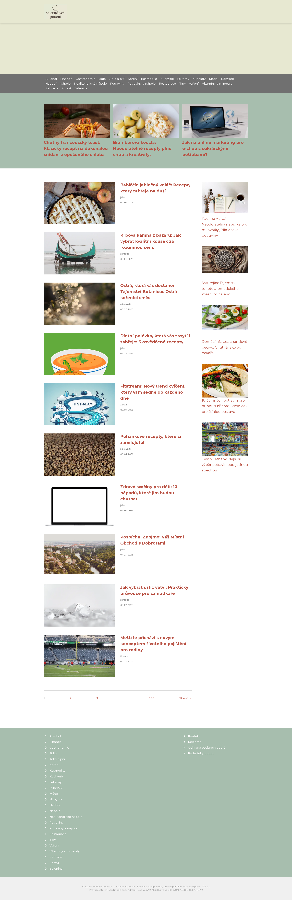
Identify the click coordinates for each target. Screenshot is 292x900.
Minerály (199, 79)
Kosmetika (149, 79)
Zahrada (51, 88)
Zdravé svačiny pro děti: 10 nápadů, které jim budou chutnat (148, 492)
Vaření (194, 83)
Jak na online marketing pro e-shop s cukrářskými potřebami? (213, 148)
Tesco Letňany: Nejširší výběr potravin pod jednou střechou (225, 464)
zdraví (123, 404)
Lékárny (183, 79)
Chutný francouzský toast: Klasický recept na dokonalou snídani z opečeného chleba (76, 148)
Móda (213, 79)
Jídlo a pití (117, 79)
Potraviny (117, 83)
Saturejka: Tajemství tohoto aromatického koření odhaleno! (220, 288)
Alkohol (51, 79)
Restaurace (167, 83)
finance (124, 656)
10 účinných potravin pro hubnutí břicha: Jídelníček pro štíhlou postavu (224, 406)
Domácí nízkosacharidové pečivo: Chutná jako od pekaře (224, 347)
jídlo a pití (125, 304)
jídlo (122, 197)
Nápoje (65, 83)
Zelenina (81, 88)
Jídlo (102, 79)
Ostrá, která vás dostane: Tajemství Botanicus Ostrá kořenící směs (148, 291)
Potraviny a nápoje (142, 83)
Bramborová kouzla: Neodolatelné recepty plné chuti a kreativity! (142, 148)
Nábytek (227, 79)
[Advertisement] (146, 48)
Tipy (182, 83)
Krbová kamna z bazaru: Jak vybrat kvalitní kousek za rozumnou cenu (150, 241)
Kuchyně (167, 79)
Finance (66, 79)
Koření (133, 79)
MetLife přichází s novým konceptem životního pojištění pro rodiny (153, 643)
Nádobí (50, 83)
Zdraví (66, 88)
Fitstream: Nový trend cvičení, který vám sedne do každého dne (152, 392)
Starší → (185, 698)
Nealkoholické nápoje (90, 83)
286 (151, 698)
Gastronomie (85, 79)
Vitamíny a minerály (217, 83)
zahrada (124, 254)
